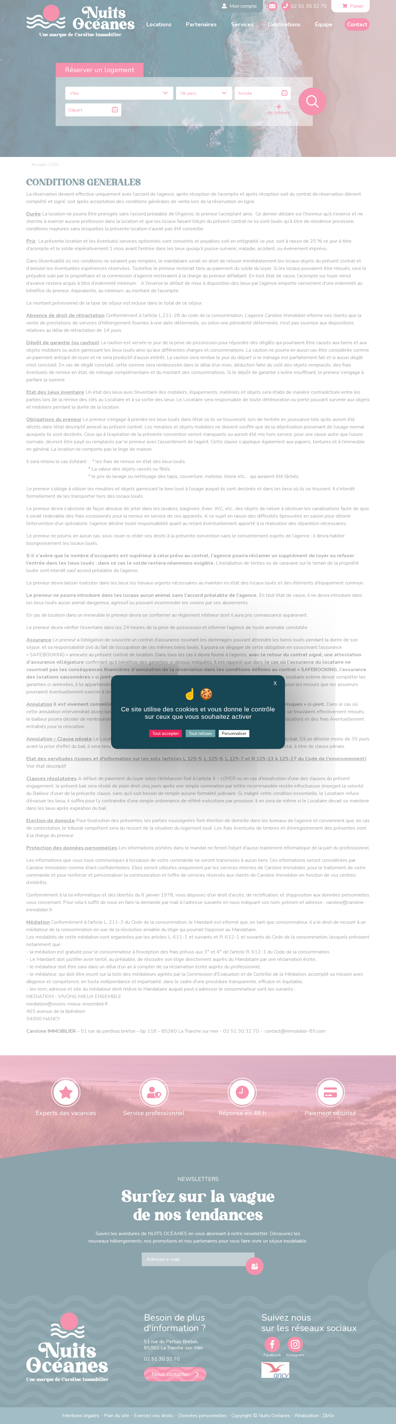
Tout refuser (200, 733)
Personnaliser (234, 733)
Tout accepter (165, 733)
